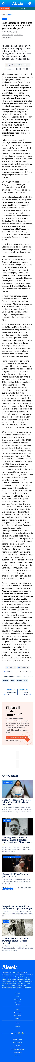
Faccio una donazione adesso (15, 737)
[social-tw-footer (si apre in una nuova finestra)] (19, 1033)
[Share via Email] (27, 69)
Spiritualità (17, 1002)
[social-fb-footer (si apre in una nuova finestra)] (16, 1033)
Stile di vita (17, 999)
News (3, 15)
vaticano (9, 15)
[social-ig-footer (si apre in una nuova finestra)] (23, 1033)
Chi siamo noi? (17, 1042)
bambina (6, 921)
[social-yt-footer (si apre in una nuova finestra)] (12, 1033)
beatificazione (8, 782)
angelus (5, 680)
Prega (21, 8)
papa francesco (22, 680)
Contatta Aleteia (17, 1052)
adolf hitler (7, 820)
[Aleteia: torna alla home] (17, 3)
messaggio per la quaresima (12, 857)
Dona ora (4, 8)
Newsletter (17, 1013)
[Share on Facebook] (17, 69)
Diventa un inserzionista (17, 1049)
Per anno (17, 1026)
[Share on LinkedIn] (20, 69)
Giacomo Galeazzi (7, 35)
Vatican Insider (18, 35)
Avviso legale (17, 1046)
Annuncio (17, 1018)
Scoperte (17, 1004)
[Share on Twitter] (23, 69)
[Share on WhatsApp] (30, 69)
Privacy (17, 1056)
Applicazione (17, 1015)
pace (12, 680)
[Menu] (6, 3)
